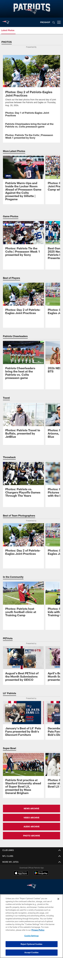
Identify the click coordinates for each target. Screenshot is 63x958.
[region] (31, 926)
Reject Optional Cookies (31, 944)
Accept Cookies (31, 952)
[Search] (53, 22)
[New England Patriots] (31, 887)
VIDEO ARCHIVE (31, 817)
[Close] (58, 899)
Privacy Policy (38, 930)
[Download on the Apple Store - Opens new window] (20, 873)
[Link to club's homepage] (5, 21)
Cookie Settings (31, 936)
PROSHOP (45, 22)
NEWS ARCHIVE (31, 808)
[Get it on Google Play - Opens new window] (41, 874)
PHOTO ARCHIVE (31, 835)
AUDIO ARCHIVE (32, 826)
